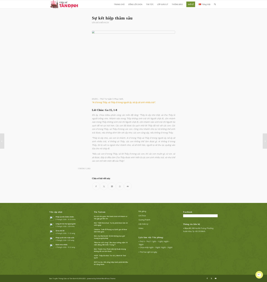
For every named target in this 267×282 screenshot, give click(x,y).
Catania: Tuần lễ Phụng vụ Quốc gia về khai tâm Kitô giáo (110, 230)
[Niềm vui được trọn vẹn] (265, 141)
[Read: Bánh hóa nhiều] (51, 246)
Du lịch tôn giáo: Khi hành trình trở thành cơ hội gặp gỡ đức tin (110, 217)
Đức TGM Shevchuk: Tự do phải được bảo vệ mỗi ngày (111, 224)
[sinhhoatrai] (133, 62)
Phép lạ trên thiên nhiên (65, 217)
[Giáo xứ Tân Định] (64, 4)
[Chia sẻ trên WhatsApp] (120, 186)
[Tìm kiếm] (215, 4)
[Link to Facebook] (207, 278)
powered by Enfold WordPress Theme (101, 278)
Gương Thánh (144, 219)
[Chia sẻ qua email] (128, 186)
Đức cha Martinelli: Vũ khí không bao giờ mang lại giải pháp (109, 237)
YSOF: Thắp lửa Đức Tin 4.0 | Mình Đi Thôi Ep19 (110, 256)
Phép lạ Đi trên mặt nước (65, 238)
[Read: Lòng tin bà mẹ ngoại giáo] (51, 225)
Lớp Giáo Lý (143, 224)
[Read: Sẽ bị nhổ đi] (51, 232)
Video (141, 228)
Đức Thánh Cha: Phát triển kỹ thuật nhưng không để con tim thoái (110, 250)
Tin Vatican (99, 212)
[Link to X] (211, 278)
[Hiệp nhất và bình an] (2, 141)
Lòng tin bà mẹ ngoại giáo (66, 224)
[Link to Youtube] (215, 278)
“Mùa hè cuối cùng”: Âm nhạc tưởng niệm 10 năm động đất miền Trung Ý (111, 243)
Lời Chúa (142, 215)
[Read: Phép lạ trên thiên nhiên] (51, 218)
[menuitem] (119, 4)
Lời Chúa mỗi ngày (100, 23)
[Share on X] (112, 186)
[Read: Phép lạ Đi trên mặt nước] (51, 239)
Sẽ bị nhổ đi (60, 231)
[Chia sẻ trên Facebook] (96, 186)
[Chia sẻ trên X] (104, 186)
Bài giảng (142, 211)
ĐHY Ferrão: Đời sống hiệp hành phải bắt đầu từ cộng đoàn (111, 263)
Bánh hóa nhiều (61, 245)
